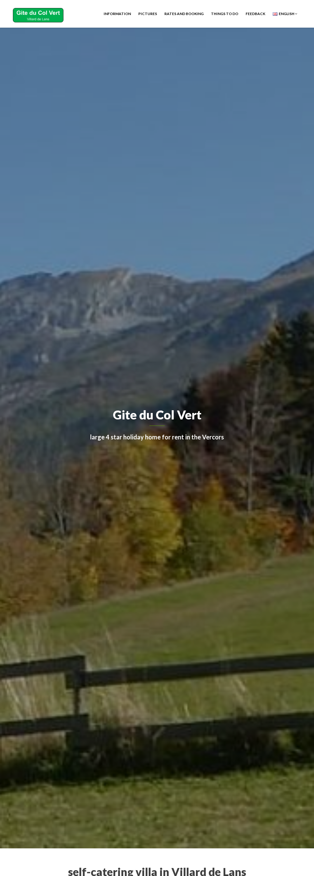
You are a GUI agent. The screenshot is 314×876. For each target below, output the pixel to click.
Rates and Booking (184, 13)
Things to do (224, 13)
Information (117, 13)
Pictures (147, 13)
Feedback (255, 13)
